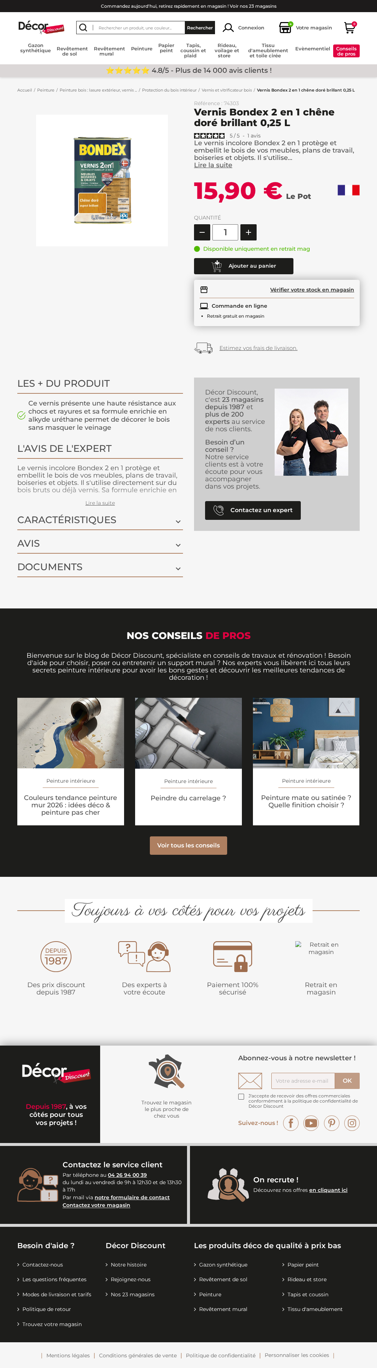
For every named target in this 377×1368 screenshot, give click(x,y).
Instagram (352, 1123)
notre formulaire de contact (132, 1197)
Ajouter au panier (251, 265)
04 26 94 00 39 (127, 1175)
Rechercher (200, 28)
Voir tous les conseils (188, 845)
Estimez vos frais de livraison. (258, 347)
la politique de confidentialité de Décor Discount (303, 1103)
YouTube (311, 1123)
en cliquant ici (328, 1190)
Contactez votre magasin (96, 1205)
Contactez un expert (261, 509)
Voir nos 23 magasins (253, 6)
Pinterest (331, 1123)
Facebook (291, 1123)
